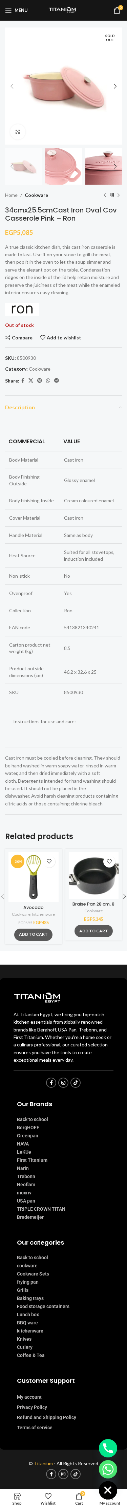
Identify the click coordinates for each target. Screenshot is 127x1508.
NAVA (23, 1144)
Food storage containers (43, 1306)
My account (29, 1397)
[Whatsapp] (108, 1469)
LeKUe (24, 1152)
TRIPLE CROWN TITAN (41, 1209)
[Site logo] (63, 10)
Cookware (36, 195)
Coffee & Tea (31, 1355)
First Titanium (32, 1160)
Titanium (44, 1463)
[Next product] (118, 195)
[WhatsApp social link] (48, 380)
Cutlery (25, 1347)
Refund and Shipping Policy (46, 1417)
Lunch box (28, 1314)
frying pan (28, 1282)
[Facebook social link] (22, 380)
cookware (27, 1265)
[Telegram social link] (56, 380)
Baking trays (30, 1298)
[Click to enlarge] (17, 131)
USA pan (26, 1201)
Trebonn (26, 1176)
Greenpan (27, 1135)
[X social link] (30, 380)
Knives (24, 1339)
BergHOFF (28, 1127)
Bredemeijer (30, 1217)
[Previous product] (105, 195)
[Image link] (39, 997)
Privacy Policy (32, 1407)
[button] (33, 935)
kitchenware (43, 914)
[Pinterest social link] (39, 380)
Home (11, 195)
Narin (23, 1168)
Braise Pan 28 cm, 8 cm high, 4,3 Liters (93, 906)
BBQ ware (27, 1322)
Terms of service (34, 1427)
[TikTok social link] (75, 1083)
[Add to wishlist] (49, 862)
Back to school (32, 1119)
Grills (22, 1290)
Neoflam (26, 1184)
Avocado (33, 907)
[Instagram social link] (63, 1083)
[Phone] (108, 1448)
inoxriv (24, 1192)
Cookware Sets (33, 1274)
